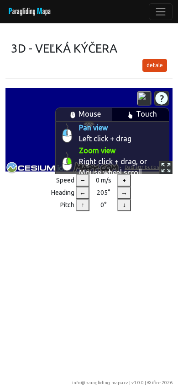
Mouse (90, 114)
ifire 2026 (162, 382)
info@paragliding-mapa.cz (100, 382)
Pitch (67, 205)
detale (155, 65)
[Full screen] (166, 167)
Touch (146, 114)
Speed (65, 180)
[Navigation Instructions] (161, 98)
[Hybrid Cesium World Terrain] (144, 98)
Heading (62, 192)
